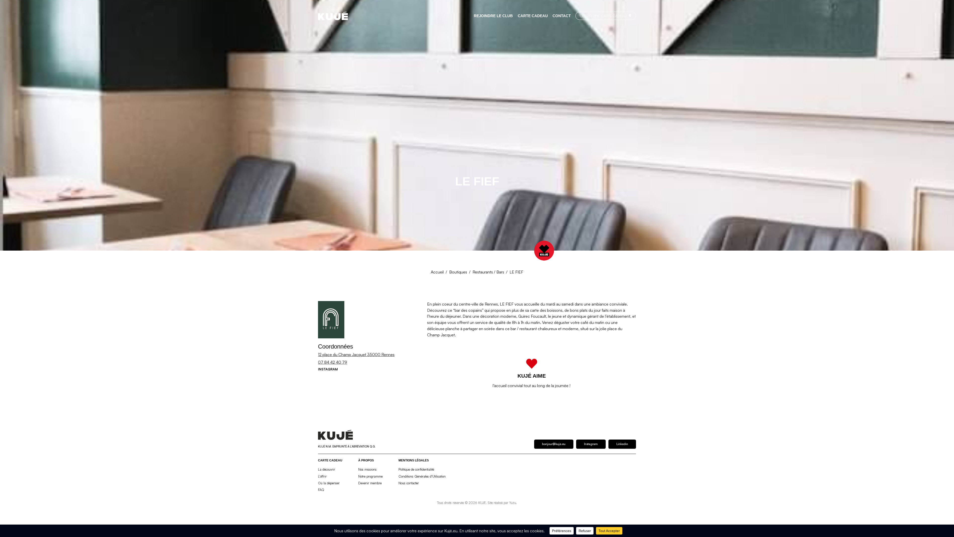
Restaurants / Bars (488, 271)
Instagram (328, 369)
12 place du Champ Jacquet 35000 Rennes (356, 354)
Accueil (437, 271)
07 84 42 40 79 (332, 362)
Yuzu (512, 503)
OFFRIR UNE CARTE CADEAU (603, 15)
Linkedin (622, 444)
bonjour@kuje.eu (553, 444)
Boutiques (458, 271)
